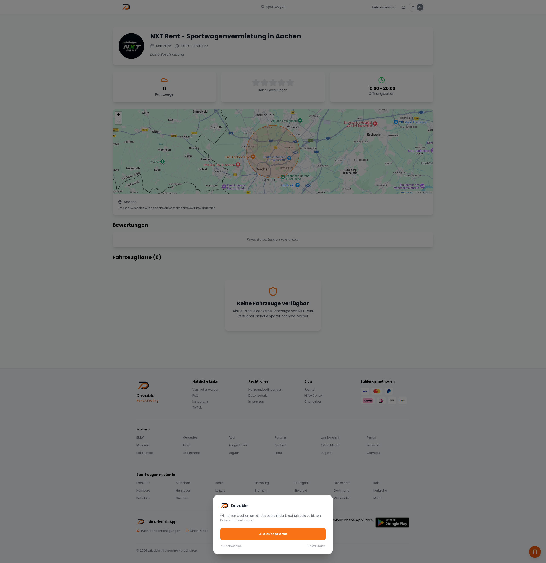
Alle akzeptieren (273, 533)
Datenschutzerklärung (236, 520)
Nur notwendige (231, 546)
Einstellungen (316, 546)
